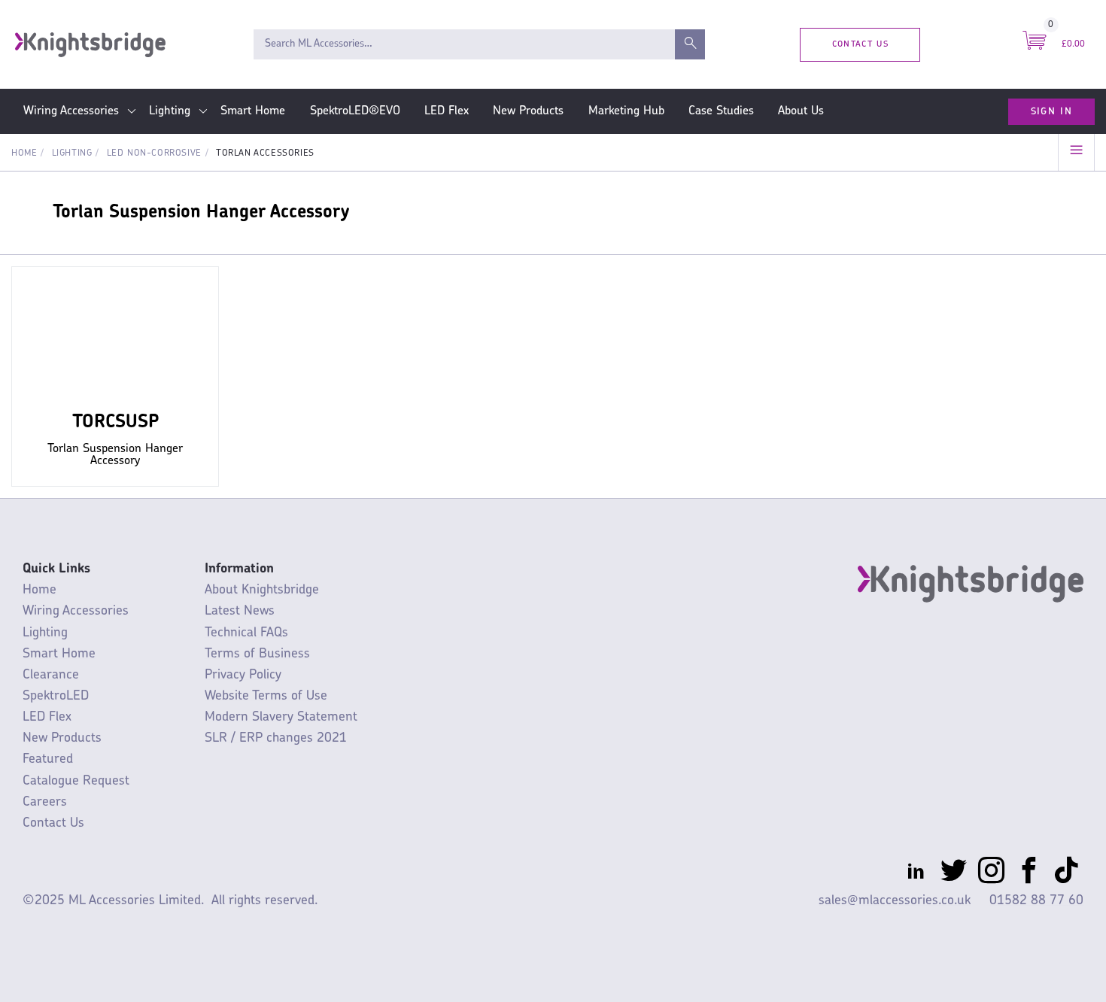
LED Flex (446, 111)
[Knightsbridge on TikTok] (1066, 874)
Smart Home (252, 111)
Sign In (1051, 111)
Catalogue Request (76, 781)
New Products (528, 111)
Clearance (51, 675)
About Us (801, 111)
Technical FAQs (246, 633)
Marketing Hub (626, 111)
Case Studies (721, 111)
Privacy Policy (243, 675)
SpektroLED (56, 696)
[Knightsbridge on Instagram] (991, 874)
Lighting (169, 111)
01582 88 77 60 (1036, 900)
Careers (45, 802)
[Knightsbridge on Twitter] (954, 874)
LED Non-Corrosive (154, 153)
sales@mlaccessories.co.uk (895, 900)
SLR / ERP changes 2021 (276, 738)
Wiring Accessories (71, 111)
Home (24, 153)
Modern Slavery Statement (281, 717)
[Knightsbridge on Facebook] (1029, 874)
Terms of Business (257, 654)
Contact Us (860, 44)
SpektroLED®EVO (355, 111)
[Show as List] (1076, 152)
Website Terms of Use (266, 696)
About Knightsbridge (262, 590)
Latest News (240, 611)
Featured (48, 759)
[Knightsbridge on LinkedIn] (916, 874)
